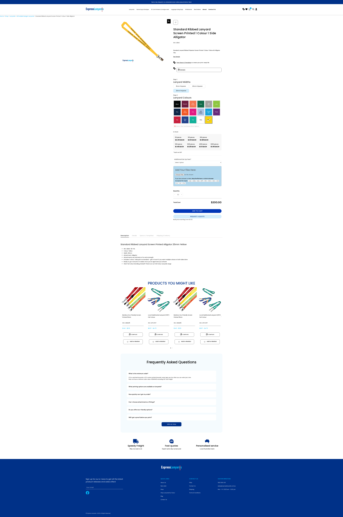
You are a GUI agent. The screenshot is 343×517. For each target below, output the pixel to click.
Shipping (191, 489)
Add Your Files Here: (185, 169)
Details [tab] (134, 236)
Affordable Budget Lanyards (25, 16)
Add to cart (197, 211)
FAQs (190, 482)
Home (2, 16)
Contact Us (164, 499)
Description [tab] (125, 236)
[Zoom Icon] (169, 21)
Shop (6, 16)
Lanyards (12, 16)
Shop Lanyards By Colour (168, 493)
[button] (175, 22)
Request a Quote (197, 216)
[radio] (181, 86)
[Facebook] (87, 493)
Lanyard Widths (181, 82)
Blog (162, 496)
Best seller (163, 486)
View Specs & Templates (184, 62)
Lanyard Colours (182, 97)
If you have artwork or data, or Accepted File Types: (197, 181)
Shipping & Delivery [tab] (163, 236)
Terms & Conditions (194, 493)
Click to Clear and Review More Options (187, 126)
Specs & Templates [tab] (147, 236)
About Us (163, 482)
